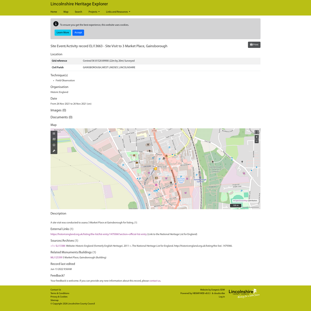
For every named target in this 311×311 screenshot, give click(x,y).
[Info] (54, 145)
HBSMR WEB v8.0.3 (202, 293)
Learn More (63, 32)
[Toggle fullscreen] (257, 132)
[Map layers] (54, 134)
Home (54, 12)
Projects (93, 12)
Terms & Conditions (60, 293)
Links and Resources (117, 12)
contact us (154, 281)
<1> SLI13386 (58, 246)
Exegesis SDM (218, 290)
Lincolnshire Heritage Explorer (79, 4)
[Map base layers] (54, 139)
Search (78, 12)
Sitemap (54, 300)
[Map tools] (54, 151)
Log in (222, 297)
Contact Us (56, 290)
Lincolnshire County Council (81, 304)
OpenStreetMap (241, 201)
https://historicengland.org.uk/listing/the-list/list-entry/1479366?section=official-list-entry (99, 234)
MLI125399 (56, 257)
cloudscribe (219, 293)
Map (65, 12)
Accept (78, 32)
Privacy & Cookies (59, 297)
